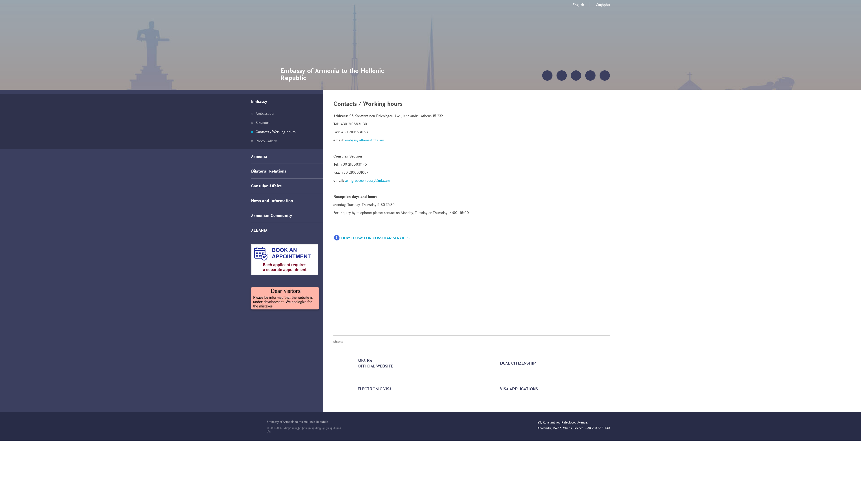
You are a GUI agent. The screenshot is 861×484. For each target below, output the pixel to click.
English (578, 4)
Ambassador (265, 113)
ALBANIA (259, 230)
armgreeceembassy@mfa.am (367, 180)
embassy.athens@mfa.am (364, 140)
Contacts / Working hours (276, 131)
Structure (263, 122)
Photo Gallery (266, 140)
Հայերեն (603, 4)
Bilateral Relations (268, 171)
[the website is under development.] (285, 298)
